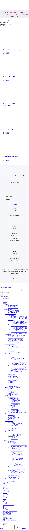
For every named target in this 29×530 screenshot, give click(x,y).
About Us (5, 302)
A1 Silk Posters (14, 457)
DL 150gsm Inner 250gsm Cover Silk (19, 318)
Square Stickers (11, 388)
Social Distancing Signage (13, 476)
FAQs (4, 501)
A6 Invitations (11, 382)
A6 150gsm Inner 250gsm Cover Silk (19, 323)
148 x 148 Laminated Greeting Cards (19, 359)
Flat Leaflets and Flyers (13, 398)
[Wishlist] (22, 526)
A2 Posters (10, 447)
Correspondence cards (13, 348)
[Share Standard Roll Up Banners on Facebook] (5, 529)
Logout (4, 506)
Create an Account (7, 287)
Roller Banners (8, 309)
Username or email (4, 290)
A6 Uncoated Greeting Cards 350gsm (19, 366)
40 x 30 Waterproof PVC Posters (18, 469)
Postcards (7, 385)
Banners (7, 304)
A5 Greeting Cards (12, 360)
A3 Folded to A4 (14, 406)
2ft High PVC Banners (13, 305)
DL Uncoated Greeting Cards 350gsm (19, 371)
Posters (6, 440)
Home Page (3, 14)
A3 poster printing (12, 442)
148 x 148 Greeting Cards (13, 354)
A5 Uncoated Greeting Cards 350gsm (19, 362)
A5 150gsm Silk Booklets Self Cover (19, 327)
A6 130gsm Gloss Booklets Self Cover (19, 321)
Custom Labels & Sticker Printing (12, 387)
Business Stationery (9, 344)
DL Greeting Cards (12, 370)
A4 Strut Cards (14, 428)
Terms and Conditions (7, 518)
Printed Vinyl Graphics (13, 394)
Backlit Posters (11, 441)
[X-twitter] (13, 261)
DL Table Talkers (14, 425)
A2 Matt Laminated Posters (16, 451)
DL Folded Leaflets (15, 410)
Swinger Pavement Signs (13, 417)
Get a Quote (5, 486)
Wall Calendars (11, 481)
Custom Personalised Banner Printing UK (16, 14)
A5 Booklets (10, 324)
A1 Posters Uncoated (15, 460)
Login (2, 294)
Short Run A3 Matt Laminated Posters (19, 446)
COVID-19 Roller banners (13, 477)
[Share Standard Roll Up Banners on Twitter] (14, 529)
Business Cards (8, 334)
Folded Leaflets (11, 405)
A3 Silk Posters (14, 443)
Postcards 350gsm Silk (13, 386)
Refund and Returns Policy (8, 512)
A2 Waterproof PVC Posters (17, 453)
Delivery (4, 484)
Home (4, 300)
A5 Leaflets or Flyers (15, 401)
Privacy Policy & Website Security (10, 511)
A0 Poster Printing (12, 463)
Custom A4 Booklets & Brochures (15, 329)
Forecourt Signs (11, 418)
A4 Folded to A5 (14, 407)
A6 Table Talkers (14, 424)
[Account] (8, 526)
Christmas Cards (11, 374)
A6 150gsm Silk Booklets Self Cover (19, 322)
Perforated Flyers (11, 397)
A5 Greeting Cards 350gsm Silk (17, 363)
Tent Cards (10, 430)
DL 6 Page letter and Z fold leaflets (18, 412)
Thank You (5, 519)
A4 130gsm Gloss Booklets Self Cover (19, 330)
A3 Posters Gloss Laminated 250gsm (19, 445)
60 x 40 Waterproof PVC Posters (18, 472)
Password (2, 292)
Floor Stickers (11, 392)
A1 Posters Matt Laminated (16, 459)
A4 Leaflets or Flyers (15, 400)
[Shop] (1, 526)
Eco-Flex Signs (11, 416)
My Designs (5, 508)
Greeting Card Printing (10, 353)
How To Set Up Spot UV (8, 505)
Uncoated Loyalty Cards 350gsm (15, 339)
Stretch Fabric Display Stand (14, 312)
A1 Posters (10, 455)
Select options (6, 53)
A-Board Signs (11, 415)
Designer (5, 500)
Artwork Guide (6, 482)
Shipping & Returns (7, 514)
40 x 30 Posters (11, 466)
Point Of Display (9, 421)
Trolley (9, 419)
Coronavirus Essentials (10, 473)
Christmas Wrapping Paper (13, 377)
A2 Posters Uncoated (15, 452)
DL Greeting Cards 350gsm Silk (18, 373)
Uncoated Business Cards (13, 342)
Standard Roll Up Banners (10, 156)
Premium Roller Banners (9, 130)
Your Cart (5, 524)
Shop (1, 528)
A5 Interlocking (14, 439)
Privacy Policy (6, 509)
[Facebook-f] (10, 261)
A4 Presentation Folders (16, 434)
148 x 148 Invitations (12, 380)
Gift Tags (10, 375)
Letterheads (13, 351)
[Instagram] (16, 261)
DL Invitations (11, 383)
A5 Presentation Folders (16, 435)
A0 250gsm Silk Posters (16, 464)
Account (10, 528)
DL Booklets (11, 315)
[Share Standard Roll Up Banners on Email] (24, 529)
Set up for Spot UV (7, 513)
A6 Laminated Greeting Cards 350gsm (19, 369)
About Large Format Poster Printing (10, 491)
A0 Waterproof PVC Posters (17, 465)
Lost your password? (4, 296)
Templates (5, 517)
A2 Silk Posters (14, 448)
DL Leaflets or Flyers (15, 404)
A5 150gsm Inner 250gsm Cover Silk (19, 328)
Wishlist (24, 528)
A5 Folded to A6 (14, 409)
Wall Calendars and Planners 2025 (12, 478)
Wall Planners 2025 (12, 480)
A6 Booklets (10, 320)
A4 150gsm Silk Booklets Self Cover (19, 332)
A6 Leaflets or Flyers (15, 403)
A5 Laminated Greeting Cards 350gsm (19, 364)
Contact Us (14, 204)
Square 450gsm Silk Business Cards (15, 338)
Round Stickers (11, 389)
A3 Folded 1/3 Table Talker (17, 423)
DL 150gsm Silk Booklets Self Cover (19, 317)
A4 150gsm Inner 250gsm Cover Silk (19, 333)
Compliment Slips (12, 345)
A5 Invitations (11, 381)
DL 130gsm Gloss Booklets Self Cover (19, 316)
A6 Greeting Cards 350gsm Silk (17, 368)
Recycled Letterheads (15, 352)
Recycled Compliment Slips (17, 347)
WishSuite (5, 523)
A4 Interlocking (14, 437)
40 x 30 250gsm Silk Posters (17, 467)
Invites (6, 379)
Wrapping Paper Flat (12, 376)
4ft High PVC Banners (9, 103)
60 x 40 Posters (11, 470)
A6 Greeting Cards (12, 365)
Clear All (2, 25)
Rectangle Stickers (12, 391)
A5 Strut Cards (14, 429)
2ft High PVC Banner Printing (11, 49)
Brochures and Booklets (10, 314)
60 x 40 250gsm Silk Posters (17, 471)
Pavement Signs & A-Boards (11, 413)
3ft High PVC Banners (9, 76)
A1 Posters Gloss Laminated (17, 458)
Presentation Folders (9, 431)
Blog (4, 487)
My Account (5, 507)
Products (4, 303)
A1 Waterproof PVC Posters (17, 461)
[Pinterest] (18, 261)
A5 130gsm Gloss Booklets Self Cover (19, 326)
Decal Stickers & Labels (13, 393)
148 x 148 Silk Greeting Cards (17, 358)
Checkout (5, 496)
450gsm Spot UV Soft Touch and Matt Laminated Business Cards (16, 336)
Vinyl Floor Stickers (12, 475)
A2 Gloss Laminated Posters (17, 449)
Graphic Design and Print (8, 503)
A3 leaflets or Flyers (15, 399)
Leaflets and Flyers (9, 395)
